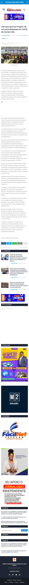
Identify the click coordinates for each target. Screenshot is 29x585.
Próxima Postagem (22, 247)
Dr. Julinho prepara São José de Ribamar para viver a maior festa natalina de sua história (13, 517)
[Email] (7, 38)
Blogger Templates (17, 580)
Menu (1, 2)
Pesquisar (27, 2)
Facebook (11, 582)
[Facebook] (3, 38)
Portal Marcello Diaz (14, 2)
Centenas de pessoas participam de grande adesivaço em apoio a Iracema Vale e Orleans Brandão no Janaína (18, 258)
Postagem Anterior (6, 247)
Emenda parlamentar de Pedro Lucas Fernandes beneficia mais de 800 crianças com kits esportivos (19, 285)
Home (6, 582)
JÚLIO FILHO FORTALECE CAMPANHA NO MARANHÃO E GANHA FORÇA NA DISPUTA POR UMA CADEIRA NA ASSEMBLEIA (19, 272)
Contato (16, 582)
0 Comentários (24, 35)
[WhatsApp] (14, 243)
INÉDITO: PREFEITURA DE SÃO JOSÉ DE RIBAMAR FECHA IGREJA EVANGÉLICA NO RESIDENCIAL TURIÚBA (14, 522)
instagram (22, 582)
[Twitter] (5, 38)
